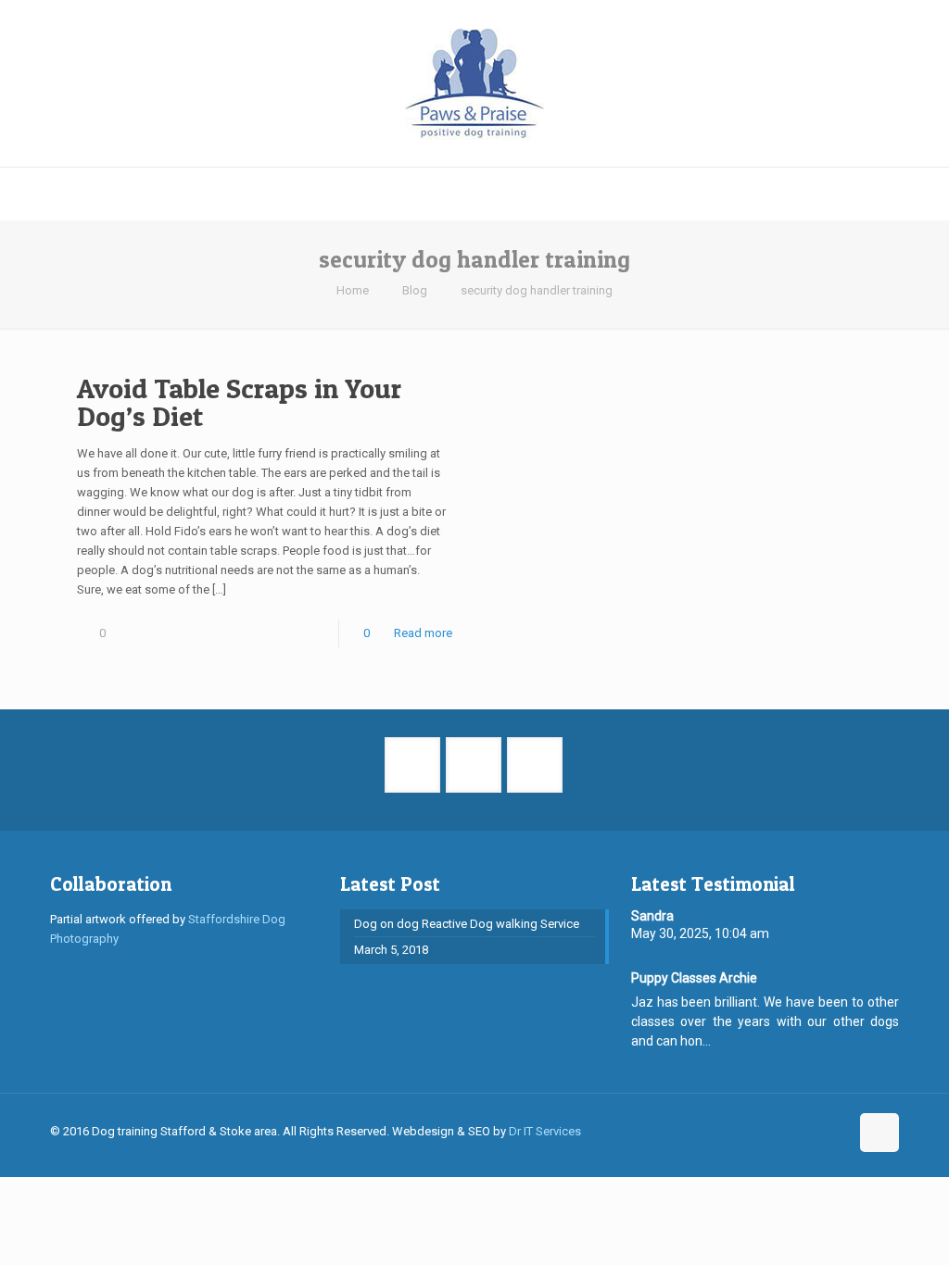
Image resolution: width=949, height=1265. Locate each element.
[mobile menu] (16, 193)
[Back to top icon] (879, 1132)
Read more (423, 633)
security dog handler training (537, 290)
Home (352, 290)
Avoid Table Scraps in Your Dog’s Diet (239, 401)
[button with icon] (412, 765)
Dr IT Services (545, 1131)
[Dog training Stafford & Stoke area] (474, 83)
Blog (414, 290)
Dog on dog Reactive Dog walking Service (466, 924)
